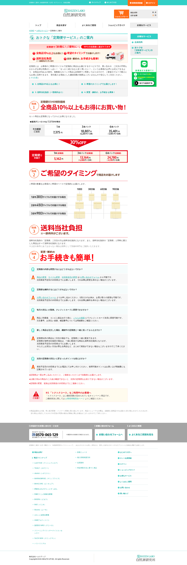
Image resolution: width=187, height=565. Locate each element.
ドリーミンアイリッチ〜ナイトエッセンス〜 (48, 532)
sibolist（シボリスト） (42, 473)
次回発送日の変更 (69, 277)
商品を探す (38, 452)
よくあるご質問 (126, 482)
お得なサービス (42, 31)
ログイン (123, 464)
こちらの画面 (79, 318)
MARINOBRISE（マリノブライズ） (47, 479)
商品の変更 (41, 277)
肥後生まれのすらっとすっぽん (45, 489)
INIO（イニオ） (40, 505)
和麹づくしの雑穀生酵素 (43, 494)
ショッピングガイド (127, 470)
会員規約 (80, 463)
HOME (31, 31)
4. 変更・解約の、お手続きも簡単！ (99, 92)
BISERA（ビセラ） (41, 499)
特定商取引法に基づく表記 (87, 468)
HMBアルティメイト (42, 520)
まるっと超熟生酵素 (41, 515)
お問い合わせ (125, 488)
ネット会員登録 (126, 458)
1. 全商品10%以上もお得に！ (47, 84)
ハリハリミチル (40, 543)
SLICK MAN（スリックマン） (45, 538)
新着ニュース (82, 452)
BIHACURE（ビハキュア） (44, 484)
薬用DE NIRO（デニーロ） (44, 525)
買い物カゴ (124, 493)
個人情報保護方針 (83, 457)
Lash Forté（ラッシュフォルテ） (46, 463)
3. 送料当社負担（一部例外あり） (49, 92)
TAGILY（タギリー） (42, 468)
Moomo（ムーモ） (41, 510)
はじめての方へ (126, 452)
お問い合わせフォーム (89, 277)
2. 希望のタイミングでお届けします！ (100, 84)
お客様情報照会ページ (74, 398)
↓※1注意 (34, 78)
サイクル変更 (54, 277)
